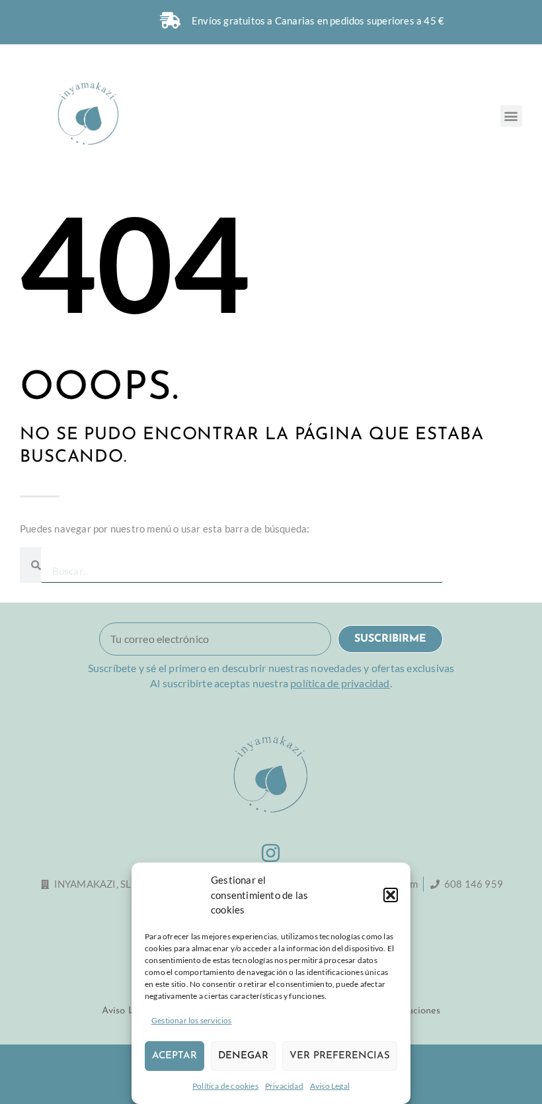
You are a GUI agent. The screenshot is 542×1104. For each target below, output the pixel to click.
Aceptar (174, 1056)
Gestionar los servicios (191, 1020)
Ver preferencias (340, 1056)
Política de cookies (225, 1086)
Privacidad (284, 1086)
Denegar (243, 1056)
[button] (390, 895)
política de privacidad (339, 683)
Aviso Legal (330, 1086)
